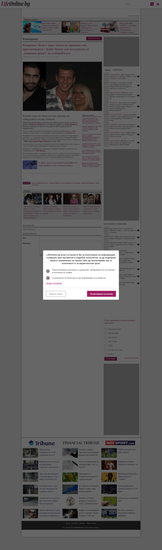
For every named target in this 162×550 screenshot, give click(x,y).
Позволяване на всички (101, 294)
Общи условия (54, 283)
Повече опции (56, 294)
